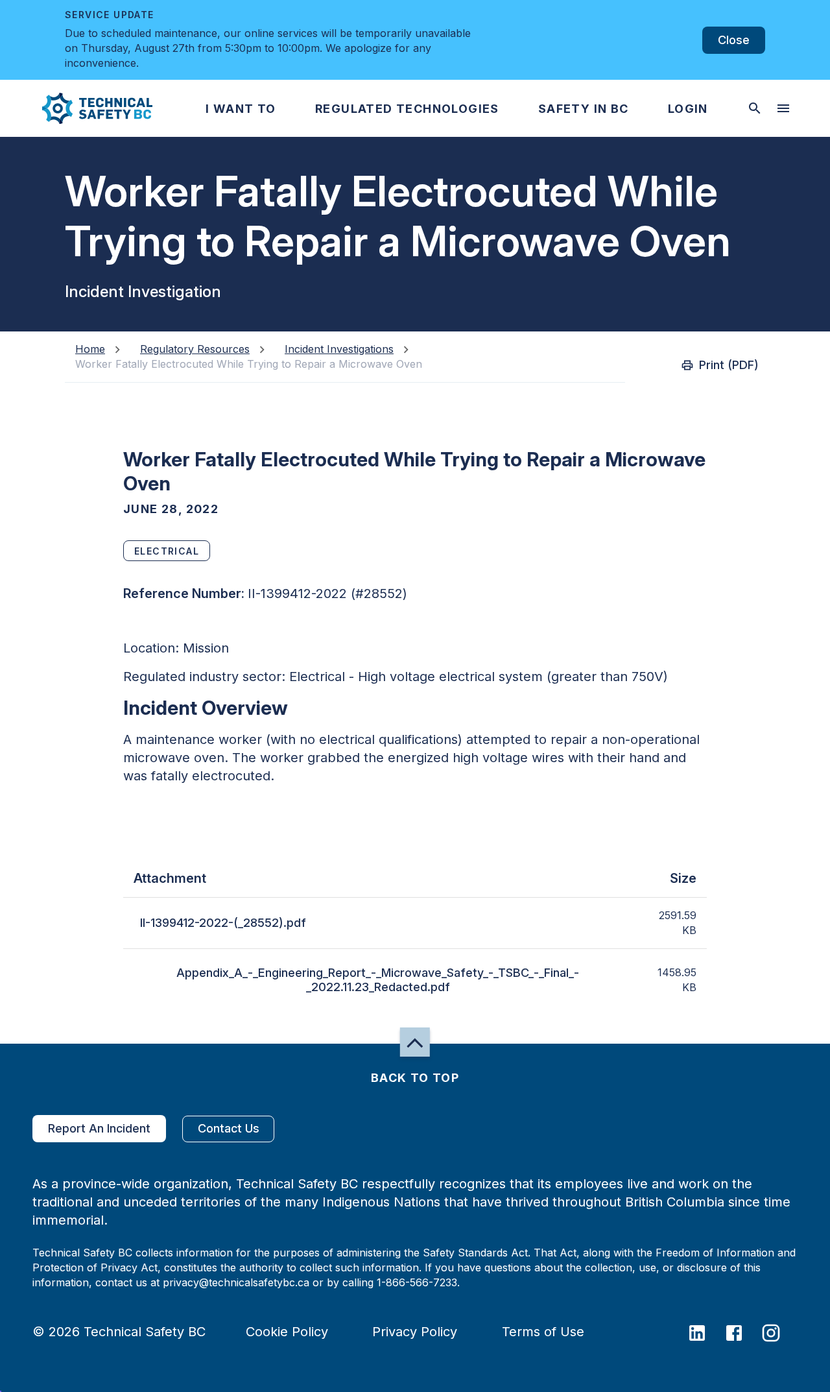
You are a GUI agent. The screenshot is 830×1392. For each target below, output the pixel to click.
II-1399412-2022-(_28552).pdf (223, 923)
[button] (86, 108)
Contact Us (228, 1128)
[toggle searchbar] (755, 108)
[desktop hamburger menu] (783, 108)
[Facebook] (742, 1331)
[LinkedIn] (705, 1331)
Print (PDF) (729, 365)
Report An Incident (99, 1128)
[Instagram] (779, 1331)
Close (734, 40)
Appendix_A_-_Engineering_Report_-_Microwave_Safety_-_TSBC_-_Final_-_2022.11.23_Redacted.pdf (377, 980)
